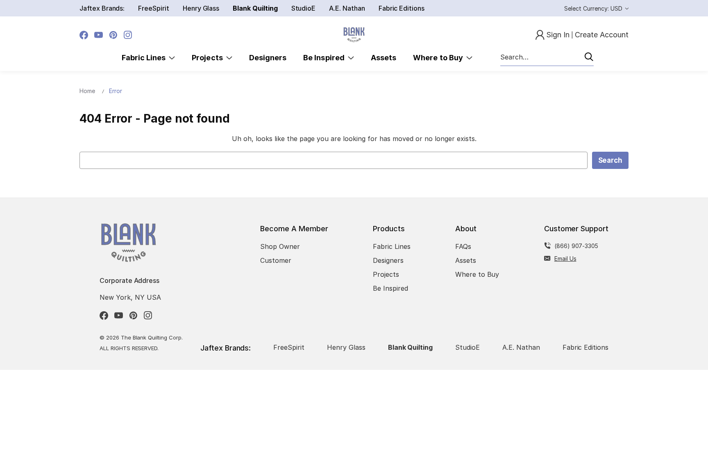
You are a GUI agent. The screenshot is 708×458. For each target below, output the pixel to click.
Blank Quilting (255, 8)
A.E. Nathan (347, 8)
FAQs (463, 246)
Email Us (565, 258)
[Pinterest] (113, 35)
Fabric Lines (145, 57)
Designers (267, 57)
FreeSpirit (153, 8)
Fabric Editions (401, 8)
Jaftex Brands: (102, 8)
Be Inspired (325, 57)
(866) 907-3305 (576, 245)
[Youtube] (98, 35)
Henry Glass (201, 8)
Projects (209, 57)
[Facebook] (83, 35)
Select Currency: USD (594, 8)
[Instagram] (128, 35)
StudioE (303, 8)
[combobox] (547, 57)
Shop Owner (280, 246)
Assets (383, 57)
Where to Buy (439, 57)
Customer (275, 260)
